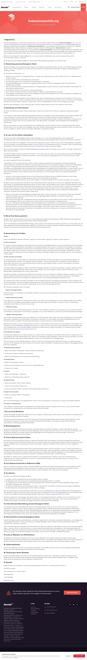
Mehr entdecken (72, 592)
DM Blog (71, 1)
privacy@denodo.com (36, 492)
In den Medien (35, 612)
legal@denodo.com (9, 580)
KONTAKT (83, 7)
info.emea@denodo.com (35, 2)
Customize (68, 655)
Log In (76, 1)
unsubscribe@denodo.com (58, 494)
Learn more (16, 657)
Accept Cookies (79, 655)
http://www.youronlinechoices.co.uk (27, 329)
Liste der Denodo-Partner (38, 146)
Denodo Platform (35, 609)
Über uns (33, 607)
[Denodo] (5, 7)
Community (66, 1)
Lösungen (33, 610)
